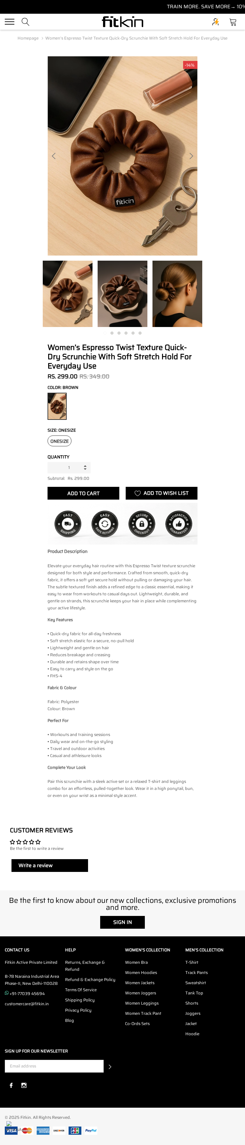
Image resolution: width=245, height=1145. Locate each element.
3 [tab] (119, 333)
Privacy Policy (78, 1010)
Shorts (191, 1003)
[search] (26, 21)
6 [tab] (140, 333)
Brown (57, 406)
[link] (68, 294)
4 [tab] (126, 333)
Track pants (196, 972)
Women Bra (136, 962)
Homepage (28, 38)
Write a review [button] (36, 865)
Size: (62, 430)
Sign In (122, 922)
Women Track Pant (143, 1013)
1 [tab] (105, 333)
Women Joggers (140, 993)
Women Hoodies (141, 972)
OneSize (59, 441)
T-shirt (191, 962)
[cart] (233, 21)
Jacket (191, 1023)
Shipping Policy (80, 1000)
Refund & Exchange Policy (90, 979)
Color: (63, 387)
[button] (110, 1066)
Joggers (192, 1013)
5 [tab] (133, 333)
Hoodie (192, 1033)
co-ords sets (137, 1023)
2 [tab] (112, 333)
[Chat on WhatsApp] (15, 1130)
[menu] (9, 21)
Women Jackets (139, 982)
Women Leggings (142, 1003)
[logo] (122, 21)
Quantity (59, 456)
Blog (69, 1020)
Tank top (194, 993)
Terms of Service (81, 989)
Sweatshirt (195, 982)
